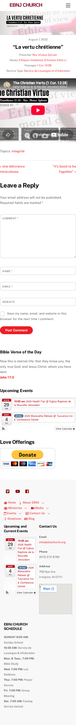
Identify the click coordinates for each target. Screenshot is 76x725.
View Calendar (64, 428)
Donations (14, 518)
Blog (31, 518)
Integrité (18, 151)
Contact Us (37, 513)
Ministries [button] (14, 508)
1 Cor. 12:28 (44, 65)
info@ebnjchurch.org (52, 542)
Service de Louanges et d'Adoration (47, 70)
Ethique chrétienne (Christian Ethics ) (42, 60)
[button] (3, 429)
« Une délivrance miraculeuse (12, 169)
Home (11, 502)
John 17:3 (7, 377)
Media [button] (39, 508)
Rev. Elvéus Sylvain (44, 54)
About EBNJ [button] (30, 502)
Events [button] (11, 513)
